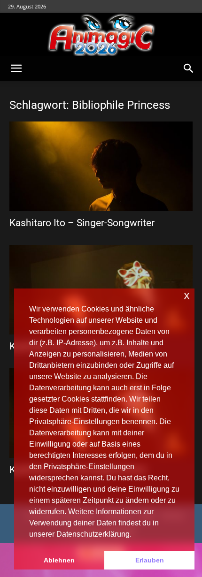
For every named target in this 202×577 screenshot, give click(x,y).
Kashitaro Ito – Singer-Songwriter (82, 222)
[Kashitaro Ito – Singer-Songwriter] (101, 166)
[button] (16, 68)
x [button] (187, 295)
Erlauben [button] (149, 560)
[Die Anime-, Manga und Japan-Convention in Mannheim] (101, 35)
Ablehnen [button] (59, 560)
